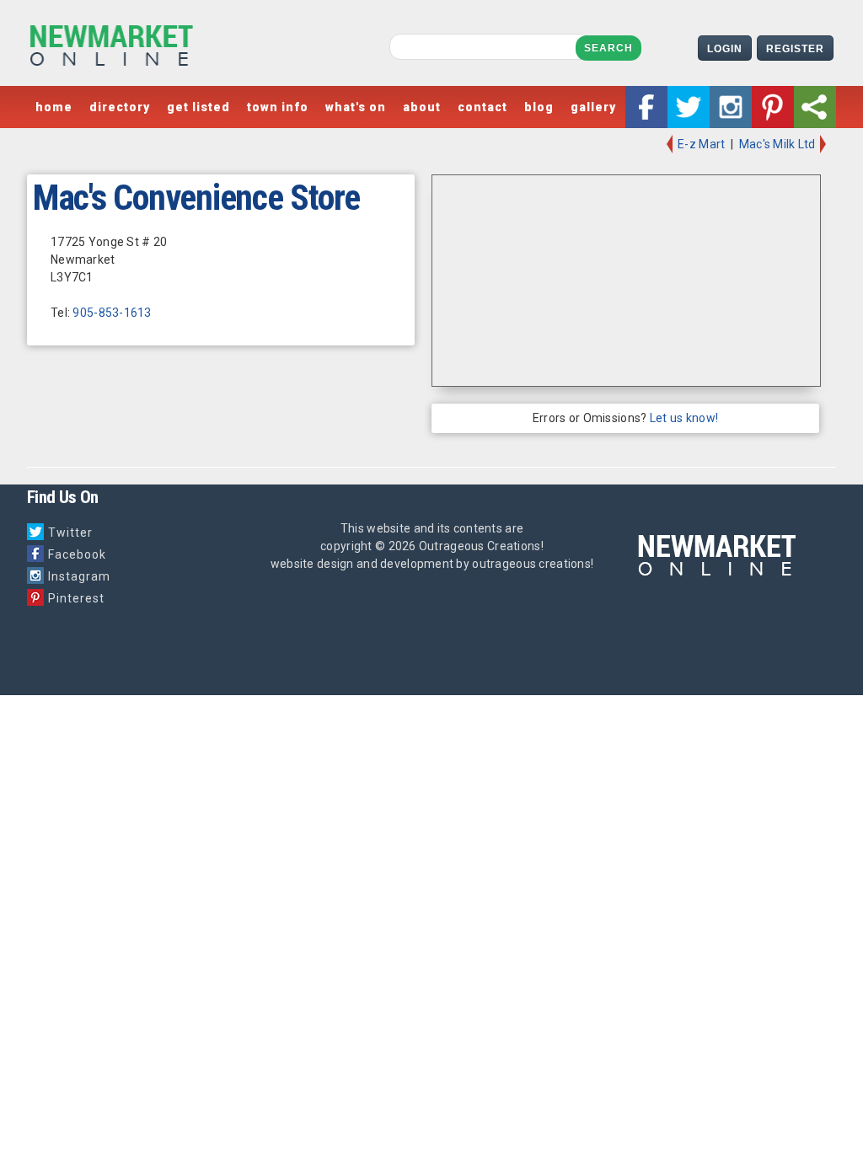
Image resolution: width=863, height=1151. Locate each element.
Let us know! (684, 418)
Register (795, 49)
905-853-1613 (111, 312)
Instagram (79, 576)
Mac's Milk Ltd (778, 144)
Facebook (77, 554)
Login (724, 49)
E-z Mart (700, 144)
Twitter (70, 532)
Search (608, 48)
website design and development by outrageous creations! (432, 563)
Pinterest (76, 598)
